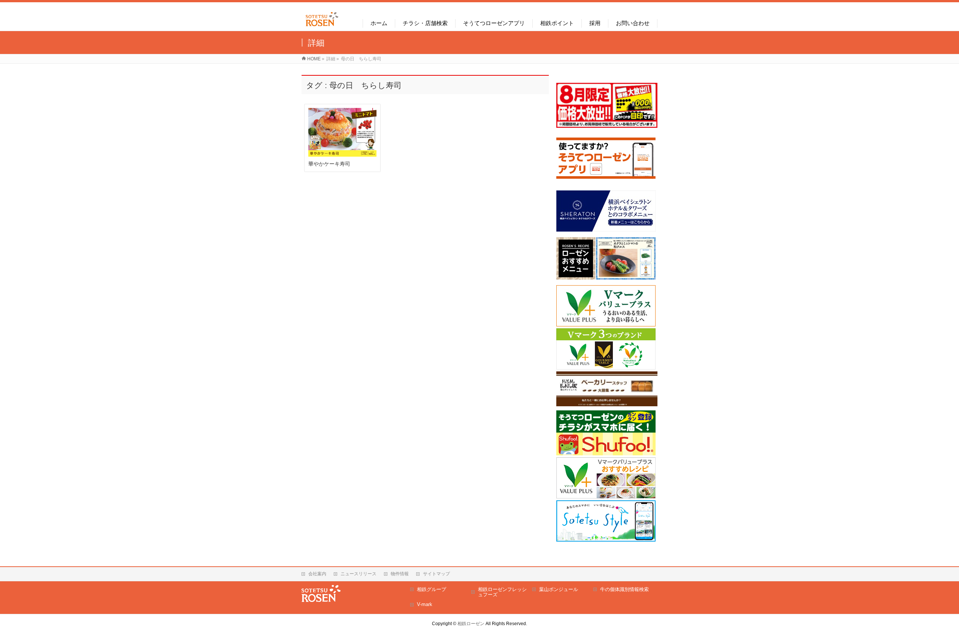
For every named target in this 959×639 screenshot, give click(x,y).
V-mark (424, 604)
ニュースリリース (358, 573)
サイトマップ (436, 573)
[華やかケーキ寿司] (342, 132)
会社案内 (317, 573)
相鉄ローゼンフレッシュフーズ (502, 592)
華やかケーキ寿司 (329, 164)
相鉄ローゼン (470, 623)
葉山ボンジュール (558, 589)
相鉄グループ (431, 589)
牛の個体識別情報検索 (624, 589)
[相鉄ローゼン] (322, 26)
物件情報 (400, 573)
